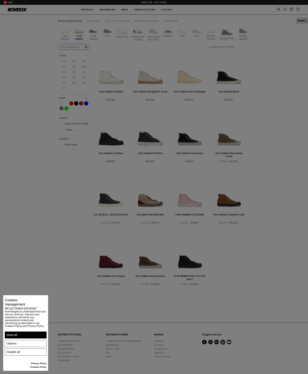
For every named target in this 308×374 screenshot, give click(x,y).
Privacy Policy (39, 363)
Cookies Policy (38, 367)
